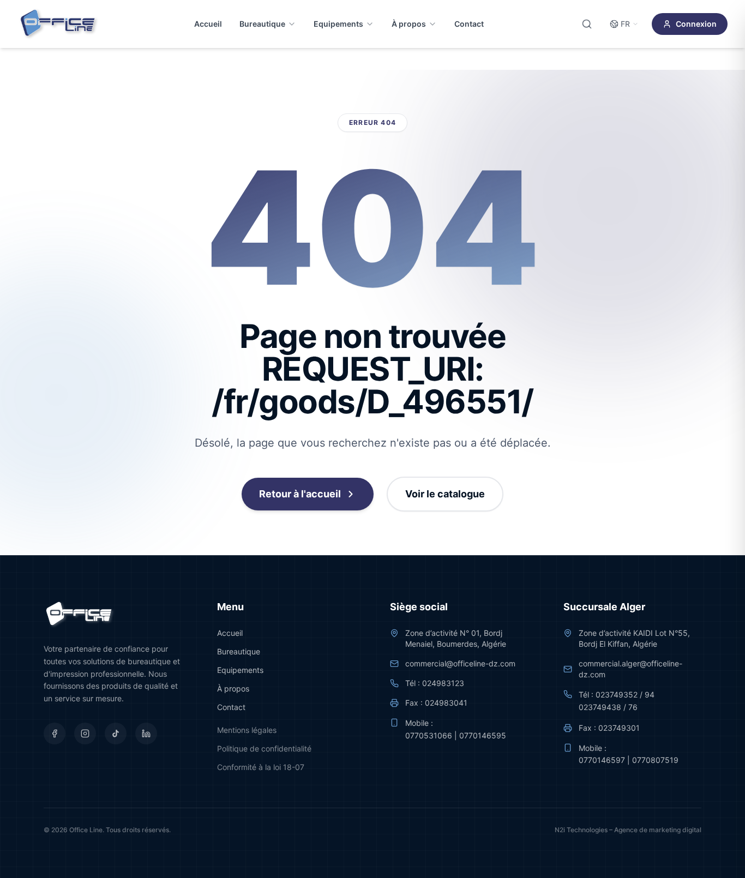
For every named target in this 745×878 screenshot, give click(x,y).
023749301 (619, 727)
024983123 (443, 683)
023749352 (617, 694)
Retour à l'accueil (300, 494)
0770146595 (482, 735)
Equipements (338, 23)
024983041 (446, 702)
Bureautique (262, 23)
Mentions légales (247, 730)
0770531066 (428, 735)
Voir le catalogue (445, 494)
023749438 (600, 707)
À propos (409, 23)
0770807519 (655, 760)
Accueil (208, 23)
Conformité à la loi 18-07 (260, 767)
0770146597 (602, 760)
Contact (469, 23)
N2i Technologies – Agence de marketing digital (628, 830)
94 (649, 694)
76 (633, 707)
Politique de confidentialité (264, 748)
